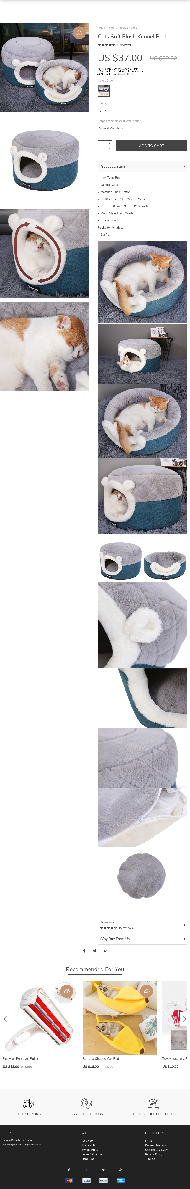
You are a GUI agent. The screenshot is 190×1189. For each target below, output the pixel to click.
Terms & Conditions (93, 1154)
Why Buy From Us (115, 939)
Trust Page (88, 1158)
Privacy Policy (90, 1150)
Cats (111, 28)
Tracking (150, 1158)
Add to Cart (151, 146)
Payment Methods (155, 1145)
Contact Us (88, 1145)
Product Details (113, 166)
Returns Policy (153, 1154)
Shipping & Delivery (156, 1150)
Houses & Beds (128, 28)
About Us (87, 1141)
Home (101, 28)
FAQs (148, 1141)
